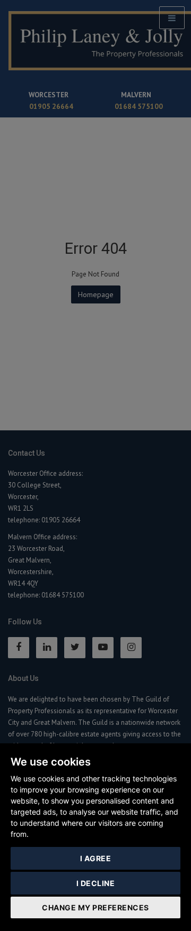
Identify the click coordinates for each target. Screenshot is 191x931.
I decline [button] (95, 883)
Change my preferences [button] (95, 907)
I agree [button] (95, 858)
